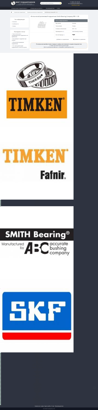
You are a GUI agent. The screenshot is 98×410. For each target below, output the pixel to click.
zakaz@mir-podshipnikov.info (66, 47)
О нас (52, 406)
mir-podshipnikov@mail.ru (75, 3)
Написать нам (76, 5)
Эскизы (14, 26)
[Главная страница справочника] (11, 12)
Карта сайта (47, 406)
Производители (59, 406)
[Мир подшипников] (23, 3)
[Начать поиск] (60, 3)
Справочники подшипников (19, 12)
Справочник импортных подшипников (35, 12)
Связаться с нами (39, 406)
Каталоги (14, 21)
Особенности (15, 24)
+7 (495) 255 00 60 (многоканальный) (58, 45)
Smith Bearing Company (77, 31)
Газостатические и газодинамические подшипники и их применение (20, 35)
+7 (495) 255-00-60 (75, 2)
